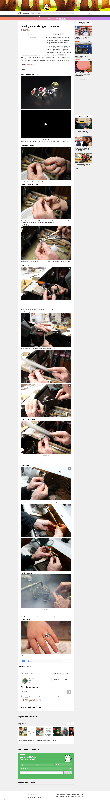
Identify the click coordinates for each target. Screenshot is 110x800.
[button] (68, 723)
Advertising (69, 794)
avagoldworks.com (29, 64)
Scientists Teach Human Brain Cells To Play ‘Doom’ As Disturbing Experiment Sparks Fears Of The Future (83, 132)
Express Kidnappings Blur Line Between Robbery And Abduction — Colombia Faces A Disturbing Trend (83, 166)
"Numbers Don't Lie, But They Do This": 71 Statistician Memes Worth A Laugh (83, 74)
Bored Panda (30, 794)
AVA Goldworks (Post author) (30, 699)
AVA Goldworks (26, 29)
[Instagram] (28, 797)
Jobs (78, 794)
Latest (29, 16)
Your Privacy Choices (61, 794)
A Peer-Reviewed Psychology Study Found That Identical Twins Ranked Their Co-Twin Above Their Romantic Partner (83, 149)
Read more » (31, 682)
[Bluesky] (34, 797)
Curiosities (23, 23)
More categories (24, 768)
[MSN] (38, 797)
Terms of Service (81, 796)
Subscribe (68, 772)
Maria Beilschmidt (26, 695)
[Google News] (40, 797)
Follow (66, 679)
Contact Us (82, 794)
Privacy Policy (74, 796)
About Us (74, 794)
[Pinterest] (30, 797)
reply (27, 697)
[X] (32, 797)
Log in (89, 13)
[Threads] (36, 797)
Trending (24, 16)
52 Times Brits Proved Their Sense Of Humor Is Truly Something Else (82, 56)
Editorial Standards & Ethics (64, 796)
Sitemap (56, 796)
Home (19, 16)
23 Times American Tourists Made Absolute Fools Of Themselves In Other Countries (83, 39)
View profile (56, 679)
